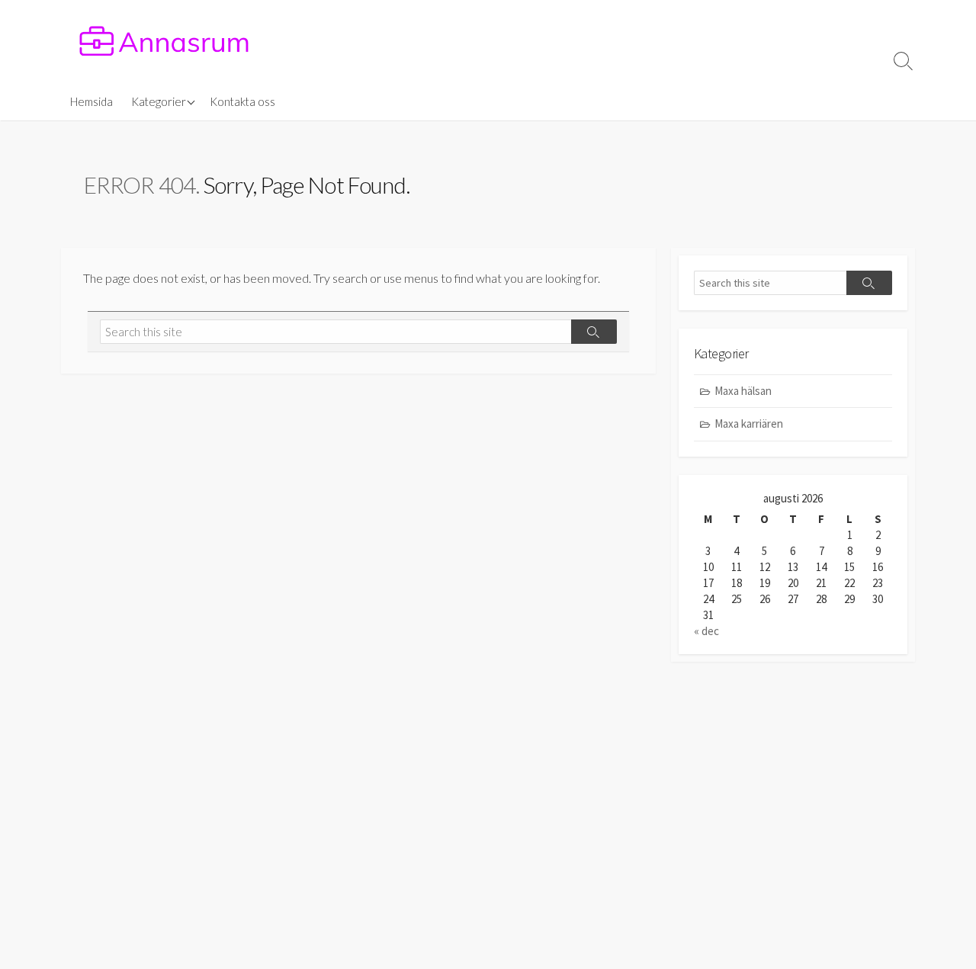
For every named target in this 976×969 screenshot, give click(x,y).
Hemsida (91, 101)
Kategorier (158, 101)
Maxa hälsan (743, 390)
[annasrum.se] (164, 41)
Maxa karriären (748, 423)
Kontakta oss (242, 101)
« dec (706, 631)
